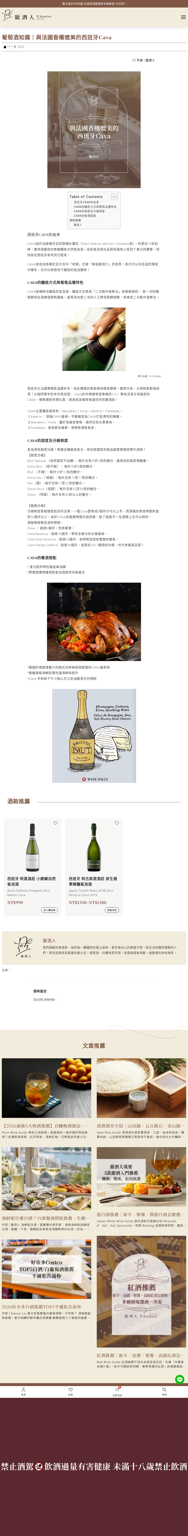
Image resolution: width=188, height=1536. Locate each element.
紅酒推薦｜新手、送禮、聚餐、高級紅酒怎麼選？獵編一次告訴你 (141, 1356)
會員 (23, 1395)
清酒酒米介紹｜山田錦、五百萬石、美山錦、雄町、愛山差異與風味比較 (141, 1126)
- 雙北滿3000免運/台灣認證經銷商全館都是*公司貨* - (94, 3)
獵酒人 (78, 224)
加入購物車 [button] (49, 910)
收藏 (70, 1395)
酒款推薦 (75, 220)
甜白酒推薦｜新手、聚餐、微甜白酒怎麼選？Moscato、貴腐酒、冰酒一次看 (141, 1215)
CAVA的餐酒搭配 (85, 215)
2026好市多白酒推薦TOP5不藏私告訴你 (41, 1307)
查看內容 (112, 910)
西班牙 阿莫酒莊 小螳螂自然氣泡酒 (31, 881)
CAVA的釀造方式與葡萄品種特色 (95, 206)
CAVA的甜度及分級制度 (89, 211)
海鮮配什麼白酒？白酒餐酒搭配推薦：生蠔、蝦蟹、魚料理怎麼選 (46, 1218)
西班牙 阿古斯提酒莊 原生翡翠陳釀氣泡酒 (93, 881)
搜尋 (164, 1395)
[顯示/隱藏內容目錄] (113, 197)
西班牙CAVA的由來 (86, 202)
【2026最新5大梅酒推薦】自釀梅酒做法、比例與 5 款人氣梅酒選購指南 (46, 1126)
